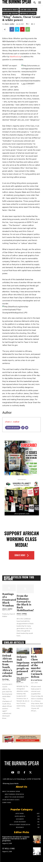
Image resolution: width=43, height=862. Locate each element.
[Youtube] (12, 772)
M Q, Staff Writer (36, 680)
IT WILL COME (8, 849)
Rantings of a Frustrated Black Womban (9, 600)
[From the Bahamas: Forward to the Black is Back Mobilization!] (25, 588)
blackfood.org (15, 56)
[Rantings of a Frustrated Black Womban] (9, 587)
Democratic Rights (10, 9)
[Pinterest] (22, 29)
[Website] (23, 427)
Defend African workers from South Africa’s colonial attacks (7, 666)
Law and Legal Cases (28, 9)
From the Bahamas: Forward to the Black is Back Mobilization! (25, 603)
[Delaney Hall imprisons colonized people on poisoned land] (23, 651)
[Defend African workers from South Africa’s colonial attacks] (7, 650)
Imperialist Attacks (28, 13)
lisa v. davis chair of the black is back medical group (22, 679)
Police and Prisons (10, 13)
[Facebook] (12, 29)
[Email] (26, 427)
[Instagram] (18, 772)
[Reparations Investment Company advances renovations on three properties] (37, 839)
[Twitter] (17, 29)
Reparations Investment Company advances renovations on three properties (15, 839)
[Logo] (16, 1)
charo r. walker (9, 24)
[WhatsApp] (27, 29)
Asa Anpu (5, 679)
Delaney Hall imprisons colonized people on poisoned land (23, 666)
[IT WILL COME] (37, 851)
